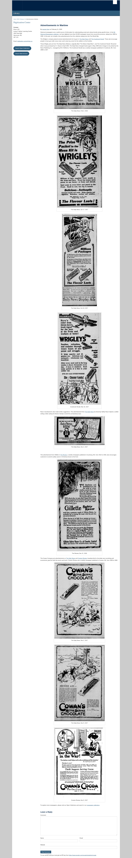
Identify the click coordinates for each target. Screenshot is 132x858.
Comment (43, 815)
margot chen (45, 29)
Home (14, 19)
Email (81, 838)
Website (42, 845)
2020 (18, 19)
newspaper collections (93, 805)
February (22, 19)
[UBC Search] (115, 2)
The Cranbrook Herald (97, 39)
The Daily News (83, 39)
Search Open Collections (22, 48)
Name (42, 838)
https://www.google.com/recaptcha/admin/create (82, 855)
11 (25, 19)
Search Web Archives (21, 53)
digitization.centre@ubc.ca (24, 41)
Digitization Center (21, 22)
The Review (63, 455)
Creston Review (82, 558)
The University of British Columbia (17, 5)
